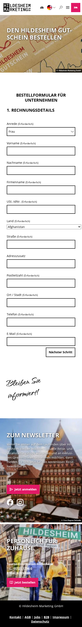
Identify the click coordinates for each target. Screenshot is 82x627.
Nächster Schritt (60, 352)
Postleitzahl (23, 275)
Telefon (20, 314)
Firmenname (24, 182)
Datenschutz (40, 621)
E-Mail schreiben (18, 573)
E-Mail (19, 334)
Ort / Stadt (22, 295)
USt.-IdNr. (22, 201)
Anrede (20, 124)
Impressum (61, 617)
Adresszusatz (16, 256)
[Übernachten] (75, 7)
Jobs (37, 617)
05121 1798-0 (22, 568)
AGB (28, 617)
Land (18, 221)
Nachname (22, 163)
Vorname (21, 143)
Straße (19, 236)
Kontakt (15, 617)
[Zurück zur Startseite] (16, 7)
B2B (46, 617)
